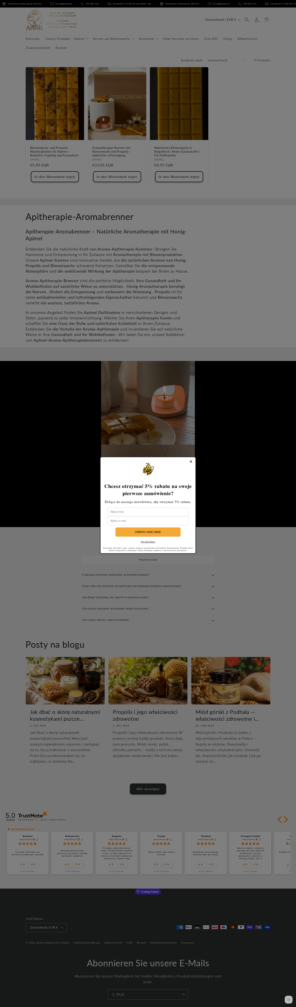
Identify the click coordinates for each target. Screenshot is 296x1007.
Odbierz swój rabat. (148, 532)
